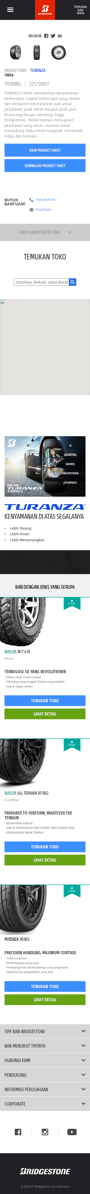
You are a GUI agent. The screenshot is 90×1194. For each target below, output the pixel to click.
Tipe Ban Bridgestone (24, 1031)
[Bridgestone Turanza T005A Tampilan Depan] (37, 52)
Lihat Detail (45, 714)
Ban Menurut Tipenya (24, 1045)
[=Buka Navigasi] (10, 10)
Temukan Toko (45, 701)
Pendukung (15, 1075)
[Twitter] (53, 36)
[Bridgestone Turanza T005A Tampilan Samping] (58, 52)
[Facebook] (46, 36)
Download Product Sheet (45, 165)
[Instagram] (45, 1132)
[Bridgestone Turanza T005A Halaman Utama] (15, 52)
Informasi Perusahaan (26, 1089)
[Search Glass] (72, 282)
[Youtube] (72, 1132)
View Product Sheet (45, 150)
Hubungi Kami (45, 199)
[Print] (59, 36)
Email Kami (43, 209)
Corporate (15, 1103)
